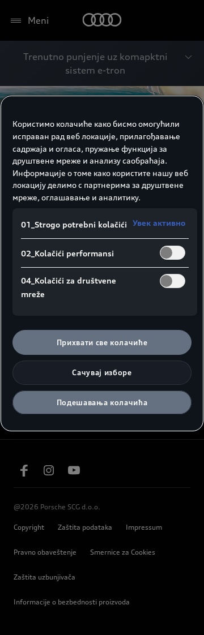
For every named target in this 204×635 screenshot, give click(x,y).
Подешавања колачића (102, 402)
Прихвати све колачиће (102, 342)
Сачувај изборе (101, 372)
